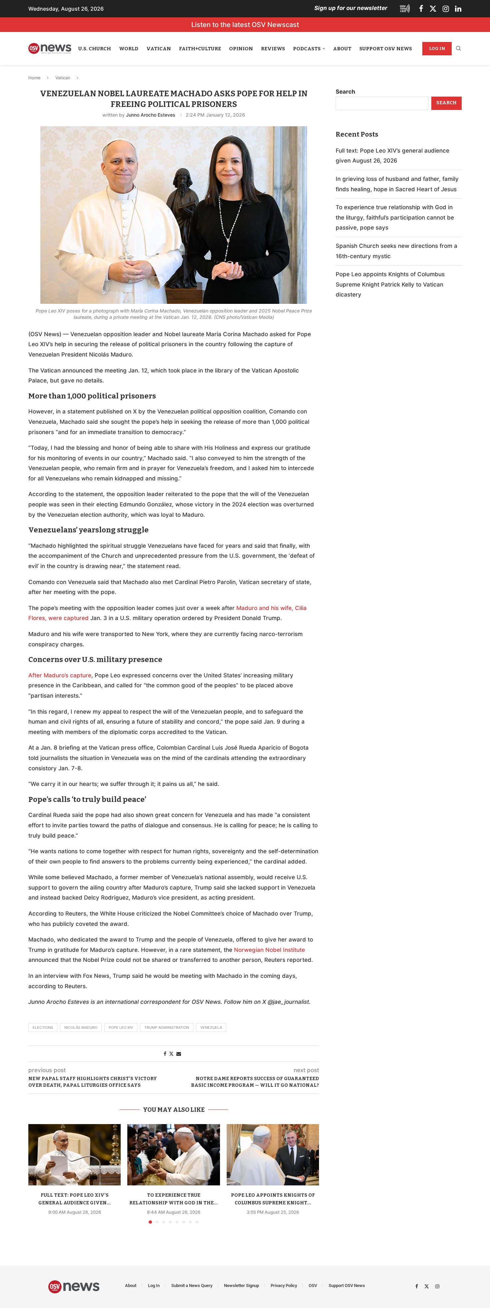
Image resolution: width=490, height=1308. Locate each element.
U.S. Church (94, 49)
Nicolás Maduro (80, 1027)
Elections (43, 1027)
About (342, 49)
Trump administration (166, 1027)
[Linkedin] (458, 9)
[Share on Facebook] (165, 1053)
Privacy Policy (284, 1285)
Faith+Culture (200, 49)
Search (345, 91)
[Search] (458, 49)
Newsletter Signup (241, 1285)
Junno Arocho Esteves (150, 115)
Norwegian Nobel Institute (269, 950)
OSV (313, 1285)
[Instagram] (445, 9)
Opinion (241, 49)
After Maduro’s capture (59, 675)
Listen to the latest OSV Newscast (245, 25)
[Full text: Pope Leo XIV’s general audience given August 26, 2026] (74, 1155)
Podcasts (307, 49)
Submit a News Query (191, 1285)
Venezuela (211, 1027)
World (128, 49)
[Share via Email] (178, 1053)
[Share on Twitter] (171, 1053)
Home (34, 77)
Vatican (158, 49)
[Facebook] (421, 9)
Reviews (273, 49)
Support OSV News (385, 49)
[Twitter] (433, 9)
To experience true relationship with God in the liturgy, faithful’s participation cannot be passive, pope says (395, 217)
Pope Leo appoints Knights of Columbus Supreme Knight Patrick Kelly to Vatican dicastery (390, 284)
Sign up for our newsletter (350, 8)
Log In (437, 48)
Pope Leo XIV (121, 1027)
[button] (37, 1173)
